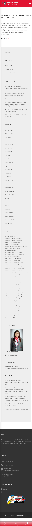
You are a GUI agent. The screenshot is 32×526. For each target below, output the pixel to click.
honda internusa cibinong (12, 274)
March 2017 (8, 209)
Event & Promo (9, 69)
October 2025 (9, 130)
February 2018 (9, 180)
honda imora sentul (21, 272)
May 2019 (7, 159)
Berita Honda (16, 20)
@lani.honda (11, 362)
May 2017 (7, 205)
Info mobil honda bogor (11, 284)
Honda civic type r (10, 272)
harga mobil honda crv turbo (13, 266)
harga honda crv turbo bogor (13, 258)
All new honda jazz (10, 236)
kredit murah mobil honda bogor (14, 292)
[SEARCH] (28, 52)
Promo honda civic (10, 304)
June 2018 (8, 173)
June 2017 (8, 202)
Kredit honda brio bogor (12, 286)
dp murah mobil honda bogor (13, 252)
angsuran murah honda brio (13, 238)
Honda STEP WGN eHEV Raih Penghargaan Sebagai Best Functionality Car (16, 88)
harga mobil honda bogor (12, 260)
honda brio (8, 270)
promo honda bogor (10, 300)
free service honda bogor (12, 256)
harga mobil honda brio (11, 264)
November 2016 (9, 220)
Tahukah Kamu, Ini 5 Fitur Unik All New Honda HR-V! (16, 115)
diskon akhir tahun (10, 250)
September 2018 (9, 166)
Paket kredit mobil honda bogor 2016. (15, 296)
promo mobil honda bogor (12, 308)
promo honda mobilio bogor (13, 306)
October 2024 (9, 133)
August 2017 (8, 198)
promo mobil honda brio (12, 312)
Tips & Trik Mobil (10, 73)
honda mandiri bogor (11, 276)
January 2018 (9, 184)
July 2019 (7, 155)
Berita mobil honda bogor (12, 242)
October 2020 (9, 144)
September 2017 (9, 194)
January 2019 (9, 162)
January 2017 (9, 212)
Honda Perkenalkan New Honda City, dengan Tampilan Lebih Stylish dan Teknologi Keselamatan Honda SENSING (16, 104)
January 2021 (9, 141)
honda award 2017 (10, 268)
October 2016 (8, 223)
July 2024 (8, 137)
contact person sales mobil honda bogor (16, 246)
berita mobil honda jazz (11, 244)
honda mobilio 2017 (10, 278)
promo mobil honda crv (11, 314)
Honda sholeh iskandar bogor (13, 282)
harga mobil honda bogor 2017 (13, 262)
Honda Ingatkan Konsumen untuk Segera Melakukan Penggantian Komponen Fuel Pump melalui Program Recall (16, 96)
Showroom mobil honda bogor (13, 317)
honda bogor (19, 268)
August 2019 (8, 151)
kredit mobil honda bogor (12, 288)
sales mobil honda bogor (12, 316)
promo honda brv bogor (12, 302)
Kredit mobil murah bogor (12, 290)
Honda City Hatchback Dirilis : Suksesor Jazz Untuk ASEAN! (16, 110)
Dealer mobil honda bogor (12, 248)
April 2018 (8, 176)
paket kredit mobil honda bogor (14, 294)
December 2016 (9, 216)
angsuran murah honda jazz (13, 240)
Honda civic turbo (17, 270)
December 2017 (9, 187)
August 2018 (8, 169)
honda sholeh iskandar (11, 280)
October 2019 (8, 148)
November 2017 (9, 191)
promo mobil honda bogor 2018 (14, 310)
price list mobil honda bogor (13, 298)
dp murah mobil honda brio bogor (14, 254)
